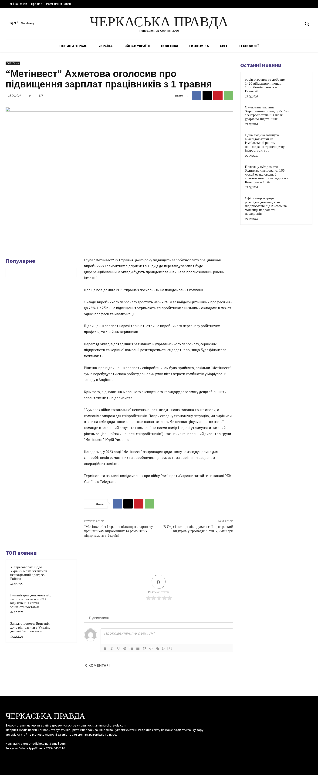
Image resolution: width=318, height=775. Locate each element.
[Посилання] (157, 648)
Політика (13, 63)
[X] (297, 24)
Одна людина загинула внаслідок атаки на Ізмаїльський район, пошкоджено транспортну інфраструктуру (265, 142)
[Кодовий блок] (151, 648)
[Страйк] (125, 648)
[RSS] (288, 24)
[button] (306, 23)
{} (163, 648)
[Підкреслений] (118, 648)
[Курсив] (111, 648)
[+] (170, 648)
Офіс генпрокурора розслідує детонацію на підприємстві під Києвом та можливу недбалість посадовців (266, 205)
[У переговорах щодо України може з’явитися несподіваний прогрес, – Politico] (64, 572)
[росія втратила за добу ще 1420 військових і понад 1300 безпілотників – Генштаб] (299, 85)
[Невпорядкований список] (138, 648)
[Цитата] (144, 648)
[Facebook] (279, 24)
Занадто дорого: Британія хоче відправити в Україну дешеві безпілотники (30, 627)
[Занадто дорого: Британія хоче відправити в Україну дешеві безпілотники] (64, 629)
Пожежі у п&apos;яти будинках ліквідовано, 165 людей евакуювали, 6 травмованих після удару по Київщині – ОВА (266, 174)
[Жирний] (105, 648)
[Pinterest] (218, 95)
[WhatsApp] (228, 95)
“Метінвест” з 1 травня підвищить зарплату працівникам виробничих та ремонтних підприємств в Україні (118, 531)
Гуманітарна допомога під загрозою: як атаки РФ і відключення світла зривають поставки (30, 601)
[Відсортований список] (131, 648)
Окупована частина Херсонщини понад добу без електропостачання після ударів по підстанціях (267, 113)
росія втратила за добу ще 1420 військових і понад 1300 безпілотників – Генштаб (265, 85)
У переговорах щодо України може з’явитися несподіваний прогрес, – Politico (28, 573)
